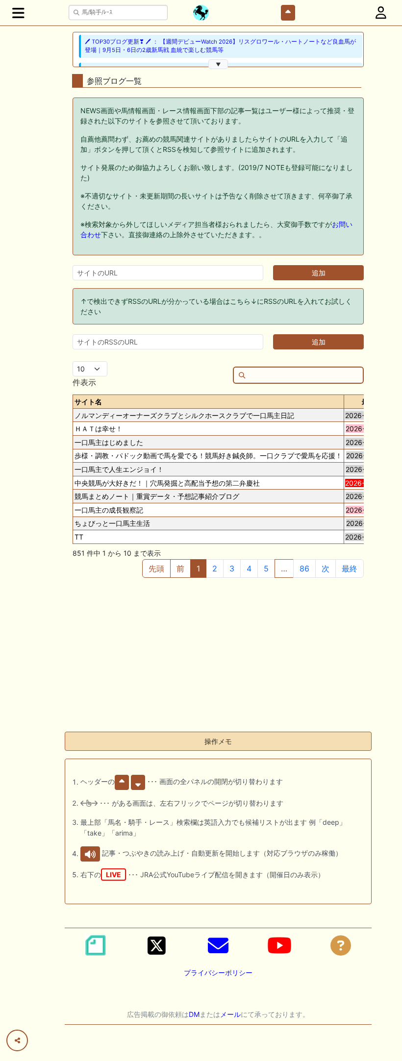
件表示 (84, 382)
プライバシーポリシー (218, 972)
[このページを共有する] (17, 1040)
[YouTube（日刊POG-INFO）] (279, 945)
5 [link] (266, 568)
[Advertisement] (218, 655)
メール (230, 1014)
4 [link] (249, 568)
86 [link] (304, 568)
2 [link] (214, 568)
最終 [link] (349, 568)
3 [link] (231, 568)
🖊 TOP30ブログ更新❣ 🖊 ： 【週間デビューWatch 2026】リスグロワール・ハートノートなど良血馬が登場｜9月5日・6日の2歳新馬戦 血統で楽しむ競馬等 (220, 45)
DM (194, 1014)
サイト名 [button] (88, 401)
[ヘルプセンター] (340, 945)
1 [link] (198, 568)
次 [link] (325, 568)
